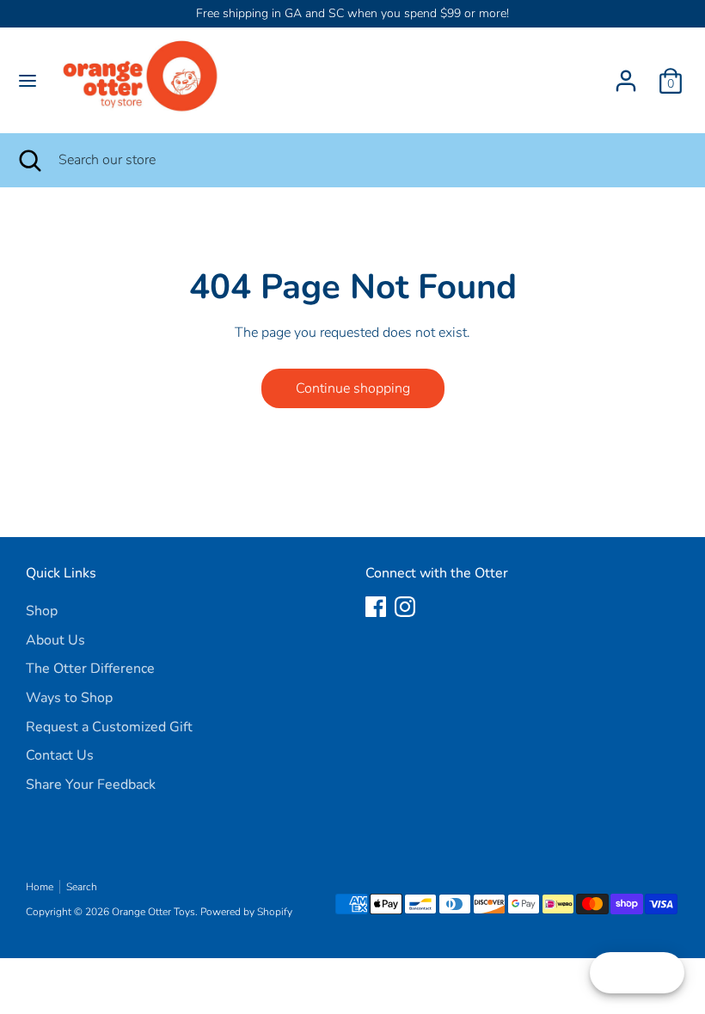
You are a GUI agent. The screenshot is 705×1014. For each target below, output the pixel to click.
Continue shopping (353, 388)
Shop (42, 611)
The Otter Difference (90, 668)
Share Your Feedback (91, 784)
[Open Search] (29, 160)
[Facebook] (375, 606)
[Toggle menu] (27, 81)
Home (39, 887)
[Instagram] (405, 606)
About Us (55, 640)
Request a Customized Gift (109, 727)
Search (81, 887)
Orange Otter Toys (153, 912)
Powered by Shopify (246, 912)
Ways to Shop (69, 697)
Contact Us (60, 755)
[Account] (626, 73)
